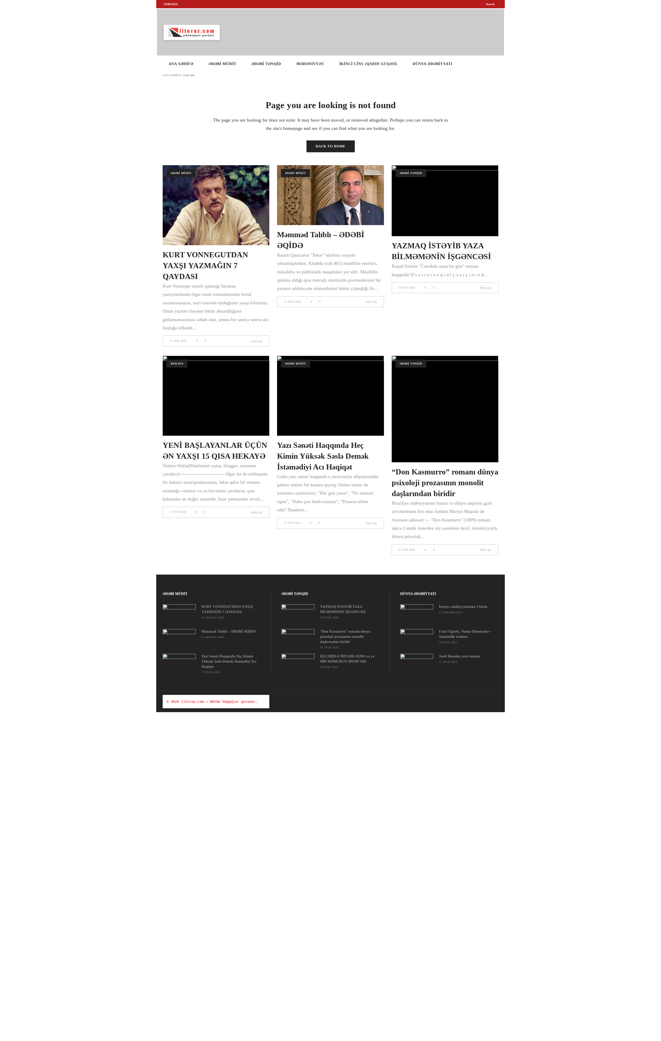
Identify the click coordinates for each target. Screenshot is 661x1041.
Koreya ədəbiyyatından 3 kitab (463, 607)
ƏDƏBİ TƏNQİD (411, 173)
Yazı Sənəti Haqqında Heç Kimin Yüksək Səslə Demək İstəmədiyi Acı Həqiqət (323, 456)
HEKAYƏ (177, 363)
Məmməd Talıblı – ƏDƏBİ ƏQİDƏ (228, 631)
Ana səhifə (172, 75)
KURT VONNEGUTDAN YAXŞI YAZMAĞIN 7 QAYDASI (205, 265)
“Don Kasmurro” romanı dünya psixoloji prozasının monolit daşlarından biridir (445, 482)
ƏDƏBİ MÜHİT (181, 173)
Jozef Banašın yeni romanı (459, 656)
